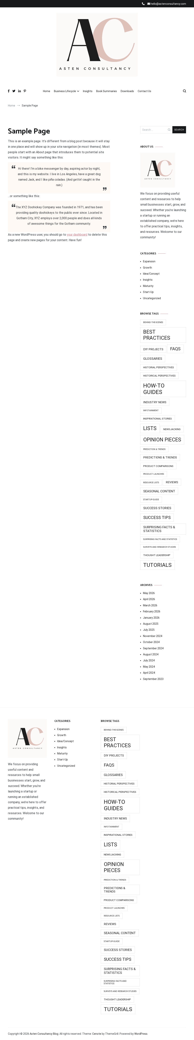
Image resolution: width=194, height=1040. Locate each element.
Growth (147, 267)
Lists (149, 428)
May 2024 (149, 666)
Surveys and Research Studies (159, 547)
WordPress (140, 1033)
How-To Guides (153, 388)
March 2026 (150, 605)
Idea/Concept (151, 273)
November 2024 (152, 636)
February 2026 (151, 611)
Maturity (148, 285)
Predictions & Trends (160, 457)
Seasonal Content (159, 491)
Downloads (127, 91)
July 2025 (149, 629)
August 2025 (150, 623)
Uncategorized (152, 298)
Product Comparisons (158, 466)
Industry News (154, 402)
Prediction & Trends (154, 449)
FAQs (175, 348)
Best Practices (156, 335)
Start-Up (148, 292)
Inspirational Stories (157, 418)
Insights (87, 91)
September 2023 (153, 678)
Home (46, 91)
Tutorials (157, 565)
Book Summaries (106, 91)
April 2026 (149, 599)
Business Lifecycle (65, 91)
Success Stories (157, 508)
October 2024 (151, 642)
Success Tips (157, 517)
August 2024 (150, 654)
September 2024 (153, 648)
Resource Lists (151, 482)
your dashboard (77, 234)
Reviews (172, 482)
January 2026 (151, 617)
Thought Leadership (156, 555)
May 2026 (149, 593)
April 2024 (149, 672)
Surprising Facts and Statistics (160, 539)
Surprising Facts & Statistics (159, 529)
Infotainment (151, 410)
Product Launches (153, 474)
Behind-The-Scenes (153, 322)
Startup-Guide (151, 499)
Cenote (96, 1033)
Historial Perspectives (158, 367)
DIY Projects (153, 349)
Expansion (149, 261)
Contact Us (144, 91)
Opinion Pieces (162, 440)
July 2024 (149, 660)
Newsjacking (172, 429)
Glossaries (152, 358)
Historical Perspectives (159, 375)
